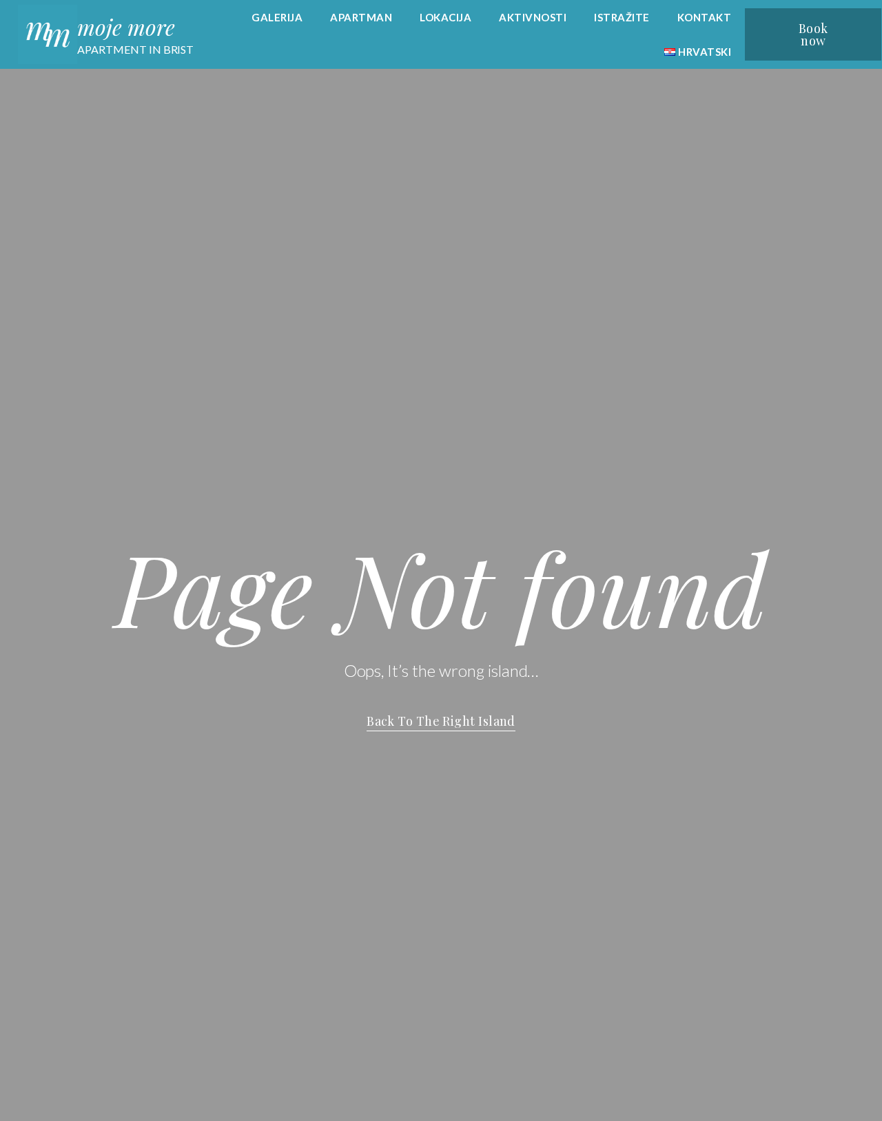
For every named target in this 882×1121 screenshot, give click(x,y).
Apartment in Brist (135, 49)
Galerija (277, 17)
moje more (126, 26)
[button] (813, 34)
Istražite (622, 17)
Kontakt (704, 17)
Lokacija (445, 17)
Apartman (361, 17)
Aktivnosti (532, 17)
